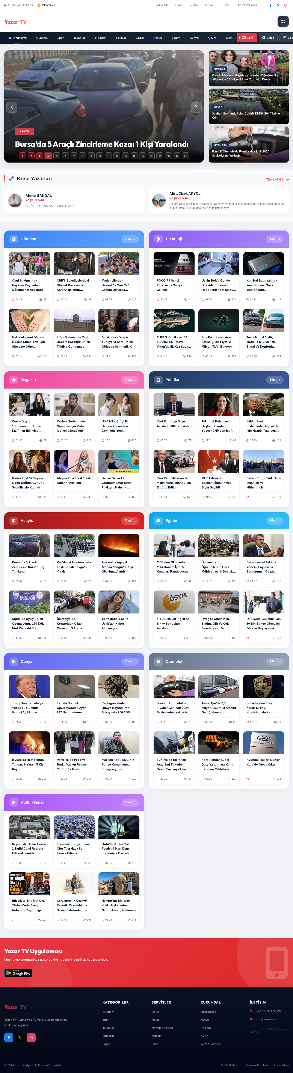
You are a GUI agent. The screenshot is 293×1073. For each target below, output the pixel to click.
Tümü (129, 239)
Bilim (229, 38)
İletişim (209, 5)
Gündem (42, 38)
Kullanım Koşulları (257, 1065)
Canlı (250, 37)
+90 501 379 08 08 (268, 1011)
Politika (121, 38)
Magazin (101, 38)
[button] (196, 107)
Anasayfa (20, 38)
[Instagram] (285, 5)
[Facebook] (270, 5)
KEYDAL (272, 1029)
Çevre (212, 38)
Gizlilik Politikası (230, 1065)
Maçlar (156, 1036)
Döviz (155, 1012)
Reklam (194, 5)
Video (270, 37)
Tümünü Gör (275, 179)
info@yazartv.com (268, 1019)
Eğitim (176, 38)
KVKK (228, 5)
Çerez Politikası (247, 5)
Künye (179, 5)
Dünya (194, 38)
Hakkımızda (161, 5)
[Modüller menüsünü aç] (283, 21)
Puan (155, 1044)
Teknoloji (79, 38)
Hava (155, 1020)
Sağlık (140, 38)
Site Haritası (281, 1065)
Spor (60, 38)
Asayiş (157, 38)
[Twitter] (278, 5)
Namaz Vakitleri (162, 1028)
